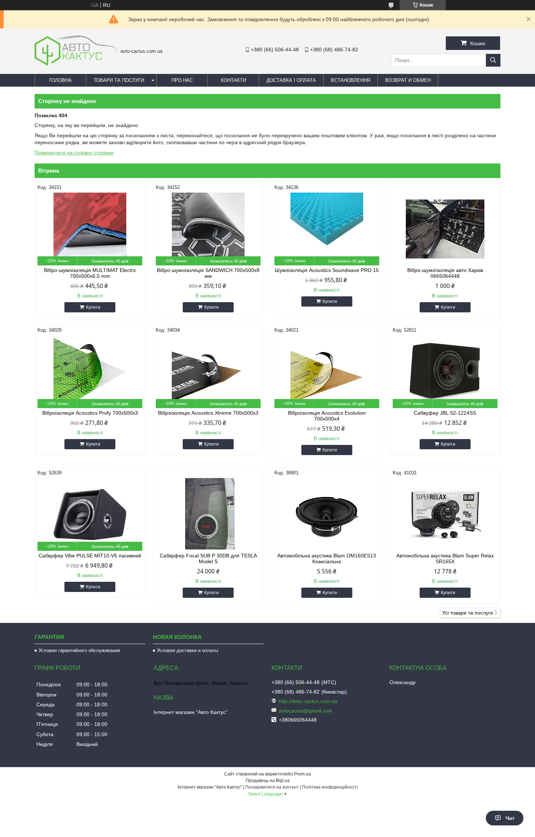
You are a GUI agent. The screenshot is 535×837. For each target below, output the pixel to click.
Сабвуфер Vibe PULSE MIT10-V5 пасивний (90, 555)
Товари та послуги (119, 80)
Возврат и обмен (408, 80)
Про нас (182, 80)
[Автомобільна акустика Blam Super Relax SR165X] (445, 514)
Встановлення (350, 80)
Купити (93, 307)
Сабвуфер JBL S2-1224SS (445, 413)
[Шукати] (493, 60)
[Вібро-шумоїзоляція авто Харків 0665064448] (445, 229)
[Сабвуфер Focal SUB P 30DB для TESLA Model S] (208, 514)
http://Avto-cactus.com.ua (308, 701)
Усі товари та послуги (467, 613)
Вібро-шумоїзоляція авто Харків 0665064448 (445, 273)
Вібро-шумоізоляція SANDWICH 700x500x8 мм (208, 273)
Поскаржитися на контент (272, 787)
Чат (510, 818)
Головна (60, 80)
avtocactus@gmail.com (305, 711)
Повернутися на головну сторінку (74, 152)
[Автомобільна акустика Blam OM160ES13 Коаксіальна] (326, 514)
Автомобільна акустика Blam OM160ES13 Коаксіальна (326, 558)
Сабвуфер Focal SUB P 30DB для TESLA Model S (208, 558)
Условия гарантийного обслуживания (79, 650)
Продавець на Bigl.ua (268, 780)
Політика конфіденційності (330, 787)
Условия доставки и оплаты (187, 650)
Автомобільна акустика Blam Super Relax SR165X (445, 558)
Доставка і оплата (291, 80)
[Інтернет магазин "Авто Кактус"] (76, 64)
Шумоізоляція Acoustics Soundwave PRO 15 (327, 270)
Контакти (233, 80)
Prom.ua (302, 774)
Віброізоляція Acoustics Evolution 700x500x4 (327, 416)
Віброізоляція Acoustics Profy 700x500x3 (90, 413)
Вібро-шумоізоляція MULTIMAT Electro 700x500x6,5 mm (90, 273)
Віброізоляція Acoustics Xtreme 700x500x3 (208, 413)
